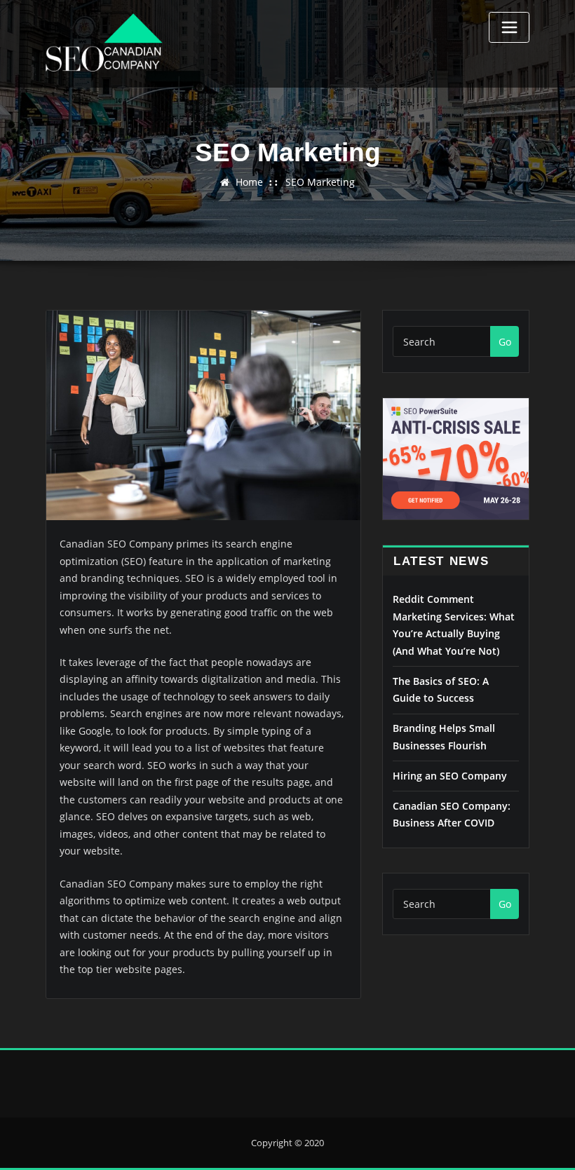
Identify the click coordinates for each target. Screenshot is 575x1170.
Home (249, 182)
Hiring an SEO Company (450, 775)
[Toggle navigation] (509, 27)
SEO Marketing (320, 182)
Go (505, 341)
